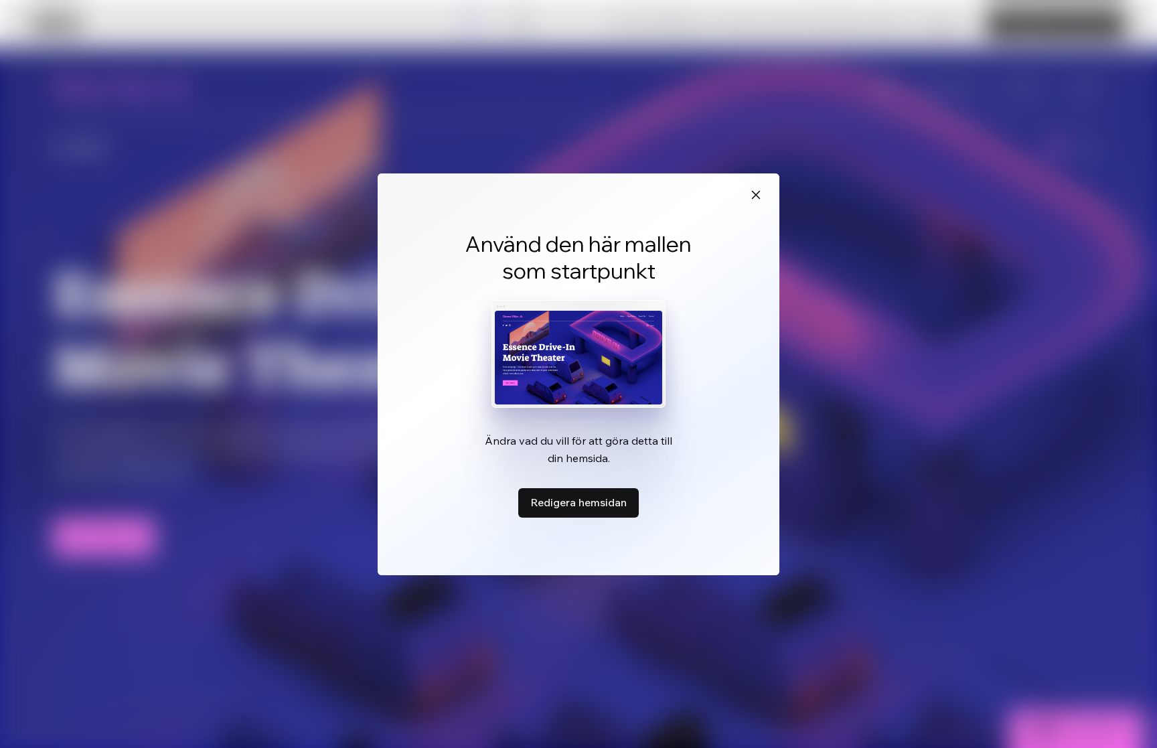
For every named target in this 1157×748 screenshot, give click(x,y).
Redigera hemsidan (578, 502)
